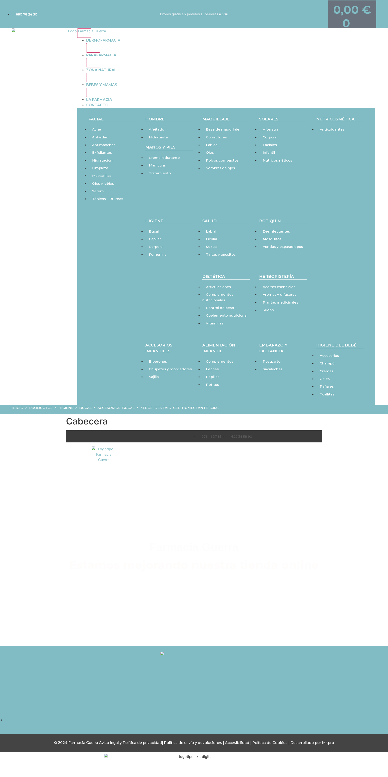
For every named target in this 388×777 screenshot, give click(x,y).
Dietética (213, 276)
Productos (41, 408)
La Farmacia (99, 100)
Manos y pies (160, 147)
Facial (96, 119)
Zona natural (101, 70)
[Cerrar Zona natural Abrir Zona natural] (93, 77)
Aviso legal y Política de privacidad (130, 743)
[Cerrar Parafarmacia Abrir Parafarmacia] (93, 62)
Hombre (155, 119)
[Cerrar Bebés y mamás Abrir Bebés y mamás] (93, 92)
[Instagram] (175, 703)
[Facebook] (194, 703)
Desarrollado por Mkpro (312, 743)
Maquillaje (216, 119)
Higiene (65, 408)
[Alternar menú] (84, 33)
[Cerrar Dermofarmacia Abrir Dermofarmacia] (93, 48)
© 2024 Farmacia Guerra (76, 743)
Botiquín (270, 220)
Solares (268, 119)
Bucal (85, 408)
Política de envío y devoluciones (193, 743)
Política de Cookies (269, 743)
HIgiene (154, 220)
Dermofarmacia (103, 40)
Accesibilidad (237, 743)
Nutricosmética (335, 119)
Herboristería (276, 276)
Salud (209, 220)
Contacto (97, 105)
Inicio (17, 408)
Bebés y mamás (101, 85)
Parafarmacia (101, 55)
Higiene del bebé (336, 345)
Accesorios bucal (116, 408)
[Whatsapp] (212, 703)
